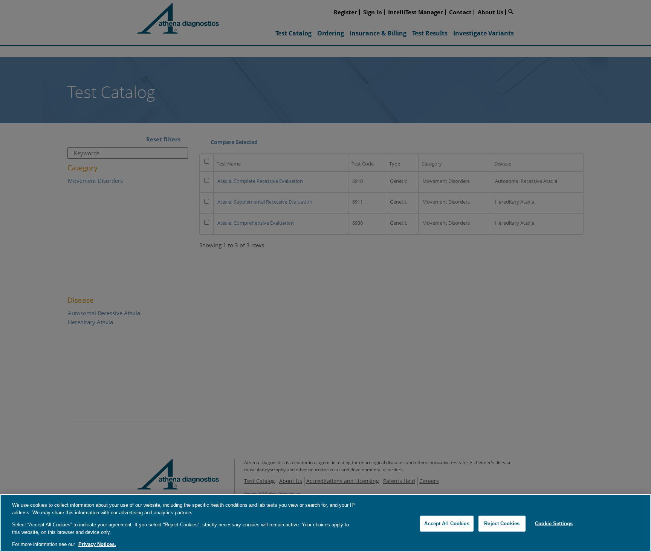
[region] (325, 523)
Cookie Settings (554, 523)
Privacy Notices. (97, 544)
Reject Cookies (502, 523)
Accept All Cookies (446, 523)
